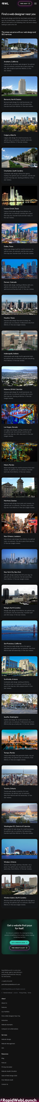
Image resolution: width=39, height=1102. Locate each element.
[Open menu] (35, 3)
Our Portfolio (5, 1012)
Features (4, 1007)
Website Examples (7, 1024)
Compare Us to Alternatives (10, 1029)
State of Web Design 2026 (9, 1075)
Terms (29, 993)
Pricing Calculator (7, 1067)
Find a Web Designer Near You (11, 1016)
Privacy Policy (23, 993)
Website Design (6, 1039)
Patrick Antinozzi (7, 993)
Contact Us (5, 1084)
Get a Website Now (18, 942)
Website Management (8, 1043)
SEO (3, 1048)
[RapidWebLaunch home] (5, 3)
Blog (3, 1058)
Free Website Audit (18, 948)
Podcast (4, 1063)
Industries (5, 1020)
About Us (4, 1003)
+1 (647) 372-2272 (7, 981)
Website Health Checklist (9, 1071)
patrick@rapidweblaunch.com (11, 984)
